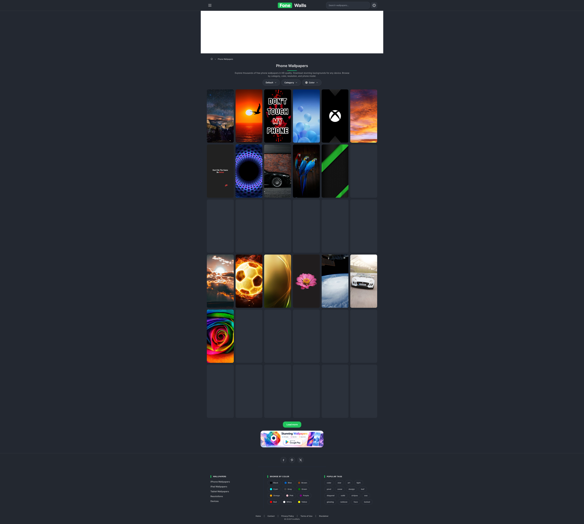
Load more (292, 424)
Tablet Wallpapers (219, 491)
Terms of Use (306, 516)
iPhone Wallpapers (220, 481)
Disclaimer (323, 516)
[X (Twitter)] (300, 460)
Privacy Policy (287, 516)
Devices (214, 501)
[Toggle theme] (374, 5)
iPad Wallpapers (218, 486)
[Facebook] (283, 460)
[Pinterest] (292, 460)
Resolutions (216, 496)
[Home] (211, 59)
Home (258, 516)
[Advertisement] (292, 32)
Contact (271, 516)
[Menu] (210, 5)
